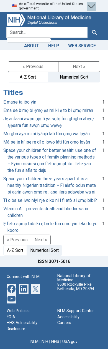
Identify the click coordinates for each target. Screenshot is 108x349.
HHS (55, 341)
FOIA (11, 317)
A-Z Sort (28, 77)
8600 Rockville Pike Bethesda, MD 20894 (75, 286)
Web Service (82, 45)
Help (53, 45)
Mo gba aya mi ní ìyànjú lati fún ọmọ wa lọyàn (46, 133)
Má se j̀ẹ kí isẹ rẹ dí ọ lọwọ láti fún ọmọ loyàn (46, 142)
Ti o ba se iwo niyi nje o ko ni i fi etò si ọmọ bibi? (50, 200)
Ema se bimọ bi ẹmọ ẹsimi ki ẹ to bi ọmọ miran (48, 110)
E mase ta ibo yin (19, 102)
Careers (64, 322)
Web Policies (18, 310)
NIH (45, 341)
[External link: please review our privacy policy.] (11, 288)
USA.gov (70, 341)
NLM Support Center (75, 310)
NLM (34, 341)
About (31, 45)
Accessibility (68, 317)
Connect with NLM (23, 276)
